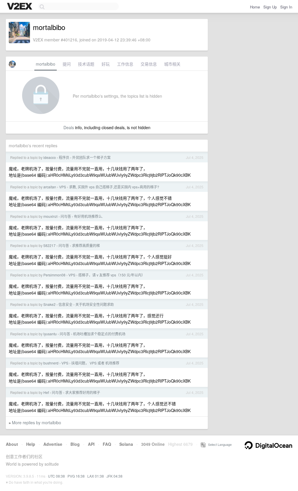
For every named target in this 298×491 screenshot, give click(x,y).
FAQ (107, 444)
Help (30, 444)
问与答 (66, 216)
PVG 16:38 (76, 476)
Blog (75, 444)
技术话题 (86, 64)
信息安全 (65, 304)
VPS (62, 186)
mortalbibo (45, 64)
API (91, 444)
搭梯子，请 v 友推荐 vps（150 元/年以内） (111, 274)
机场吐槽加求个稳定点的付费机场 (99, 333)
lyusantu (50, 333)
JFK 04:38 (115, 476)
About (12, 444)
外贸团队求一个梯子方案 (91, 157)
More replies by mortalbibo (36, 422)
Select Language (218, 444)
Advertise (52, 444)
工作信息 (125, 64)
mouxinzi (50, 216)
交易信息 (149, 64)
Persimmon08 (54, 274)
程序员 (64, 157)
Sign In (286, 7)
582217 (49, 245)
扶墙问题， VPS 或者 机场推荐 (95, 362)
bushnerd (50, 362)
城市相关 (172, 64)
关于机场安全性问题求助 (94, 304)
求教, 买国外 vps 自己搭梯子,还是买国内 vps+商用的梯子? (114, 186)
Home (255, 7)
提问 (67, 64)
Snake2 (49, 304)
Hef (46, 392)
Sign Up (270, 7)
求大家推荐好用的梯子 (82, 392)
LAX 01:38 (95, 476)
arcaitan (49, 186)
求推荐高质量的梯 (86, 245)
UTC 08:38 (56, 476)
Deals (68, 127)
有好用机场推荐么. (88, 216)
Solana (126, 444)
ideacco (49, 157)
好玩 (106, 64)
